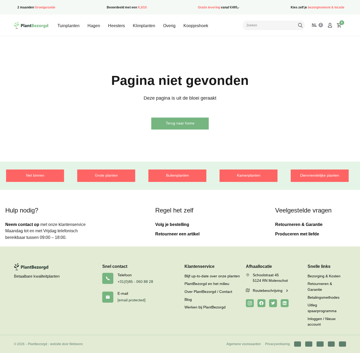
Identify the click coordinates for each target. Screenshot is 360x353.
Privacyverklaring (277, 344)
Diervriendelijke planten (319, 175)
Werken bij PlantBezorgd (205, 307)
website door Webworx (66, 344)
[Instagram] (250, 303)
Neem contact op (22, 224)
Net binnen (35, 175)
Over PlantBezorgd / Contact (208, 291)
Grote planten (106, 175)
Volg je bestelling (172, 224)
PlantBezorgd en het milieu (206, 284)
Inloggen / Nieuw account (321, 322)
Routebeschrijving (268, 290)
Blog (188, 299)
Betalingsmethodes (323, 297)
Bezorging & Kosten (324, 276)
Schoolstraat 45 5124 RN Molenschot (270, 278)
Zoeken (300, 25)
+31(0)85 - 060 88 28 (135, 281)
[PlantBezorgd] (31, 25)
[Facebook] (261, 303)
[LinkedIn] (285, 303)
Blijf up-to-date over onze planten (212, 276)
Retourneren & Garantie (299, 224)
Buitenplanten (177, 175)
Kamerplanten (248, 175)
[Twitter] (273, 303)
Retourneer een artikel (177, 234)
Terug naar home (180, 123)
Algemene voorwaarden (243, 344)
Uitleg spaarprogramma (322, 308)
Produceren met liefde (297, 234)
